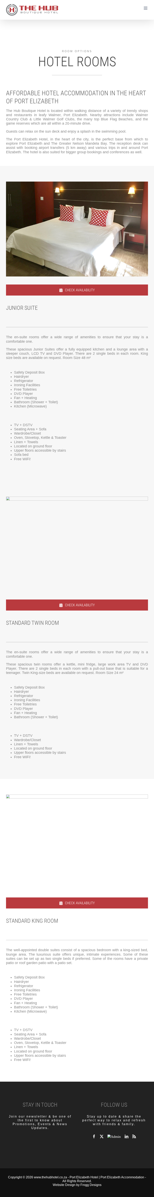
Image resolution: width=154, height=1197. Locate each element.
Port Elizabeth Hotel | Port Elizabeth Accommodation (107, 1177)
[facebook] (94, 1136)
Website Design (64, 1185)
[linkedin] (126, 1136)
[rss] (134, 1136)
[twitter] (101, 1136)
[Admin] (114, 1136)
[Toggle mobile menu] (146, 8)
